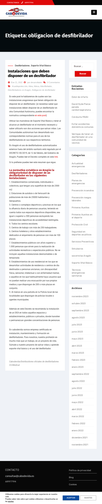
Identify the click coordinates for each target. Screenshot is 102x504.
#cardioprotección (19, 86)
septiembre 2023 (80, 310)
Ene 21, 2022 (16, 82)
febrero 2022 (78, 423)
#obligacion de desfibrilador (43, 90)
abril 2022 (77, 409)
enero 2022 (78, 430)
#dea (31, 86)
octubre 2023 (79, 303)
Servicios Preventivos (83, 241)
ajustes (11, 501)
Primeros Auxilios (80, 207)
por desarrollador (34, 82)
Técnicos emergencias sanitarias (78, 273)
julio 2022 (77, 388)
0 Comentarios (53, 82)
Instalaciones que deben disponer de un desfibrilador (32, 73)
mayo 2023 (77, 339)
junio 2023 (77, 331)
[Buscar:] (83, 66)
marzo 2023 (78, 353)
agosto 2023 (78, 317)
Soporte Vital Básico (41, 65)
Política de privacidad (80, 470)
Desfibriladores (22, 65)
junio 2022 (77, 395)
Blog (71, 477)
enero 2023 (77, 367)
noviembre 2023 (80, 296)
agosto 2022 (78, 381)
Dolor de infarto (80, 97)
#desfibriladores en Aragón (19, 90)
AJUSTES (88, 498)
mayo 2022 (77, 402)
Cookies (73, 484)
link (56, 157)
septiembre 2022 (80, 374)
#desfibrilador (46, 86)
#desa (36, 86)
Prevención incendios (83, 190)
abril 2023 (77, 346)
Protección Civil (80, 224)
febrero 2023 (78, 360)
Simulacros (77, 248)
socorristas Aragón (81, 256)
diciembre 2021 (79, 437)
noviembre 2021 (80, 444)
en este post (40, 115)
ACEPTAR (71, 498)
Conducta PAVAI (80, 117)
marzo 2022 (78, 416)
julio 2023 (77, 324)
